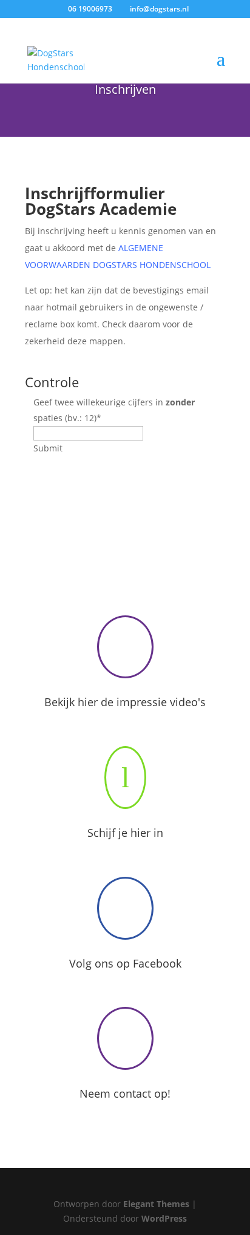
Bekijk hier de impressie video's (125, 702)
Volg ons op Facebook (125, 963)
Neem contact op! (125, 1093)
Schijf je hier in (125, 832)
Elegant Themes (156, 1204)
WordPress (164, 1218)
